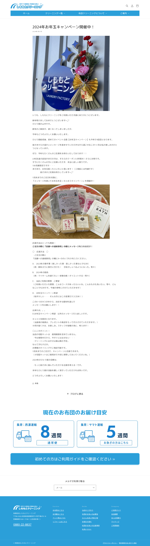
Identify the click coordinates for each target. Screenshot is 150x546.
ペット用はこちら (59, 518)
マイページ (115, 522)
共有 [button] (36, 383)
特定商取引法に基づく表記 (128, 543)
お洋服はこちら (58, 514)
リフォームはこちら (60, 522)
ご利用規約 (115, 525)
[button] (54, 13)
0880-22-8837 (22, 524)
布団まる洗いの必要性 (90, 514)
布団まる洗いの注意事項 (91, 525)
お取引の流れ (87, 522)
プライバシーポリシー (110, 543)
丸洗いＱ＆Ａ (87, 529)
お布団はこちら (58, 510)
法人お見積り (116, 518)
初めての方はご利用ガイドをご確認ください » (75, 458)
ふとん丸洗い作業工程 (90, 518)
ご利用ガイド (116, 510)
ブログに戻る (76, 393)
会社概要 (114, 514)
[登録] (93, 487)
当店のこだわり (87, 510)
